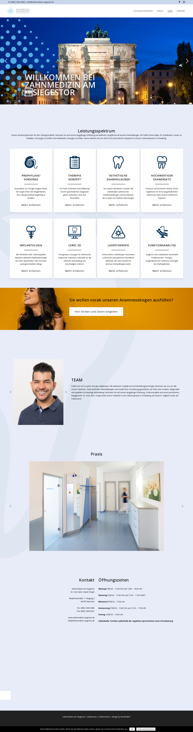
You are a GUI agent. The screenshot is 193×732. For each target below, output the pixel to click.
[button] (10, 392)
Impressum (92, 716)
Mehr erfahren (31, 205)
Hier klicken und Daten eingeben (96, 311)
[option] (38, 392)
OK (132, 729)
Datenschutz (104, 716)
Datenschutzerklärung (146, 729)
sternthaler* (125, 716)
